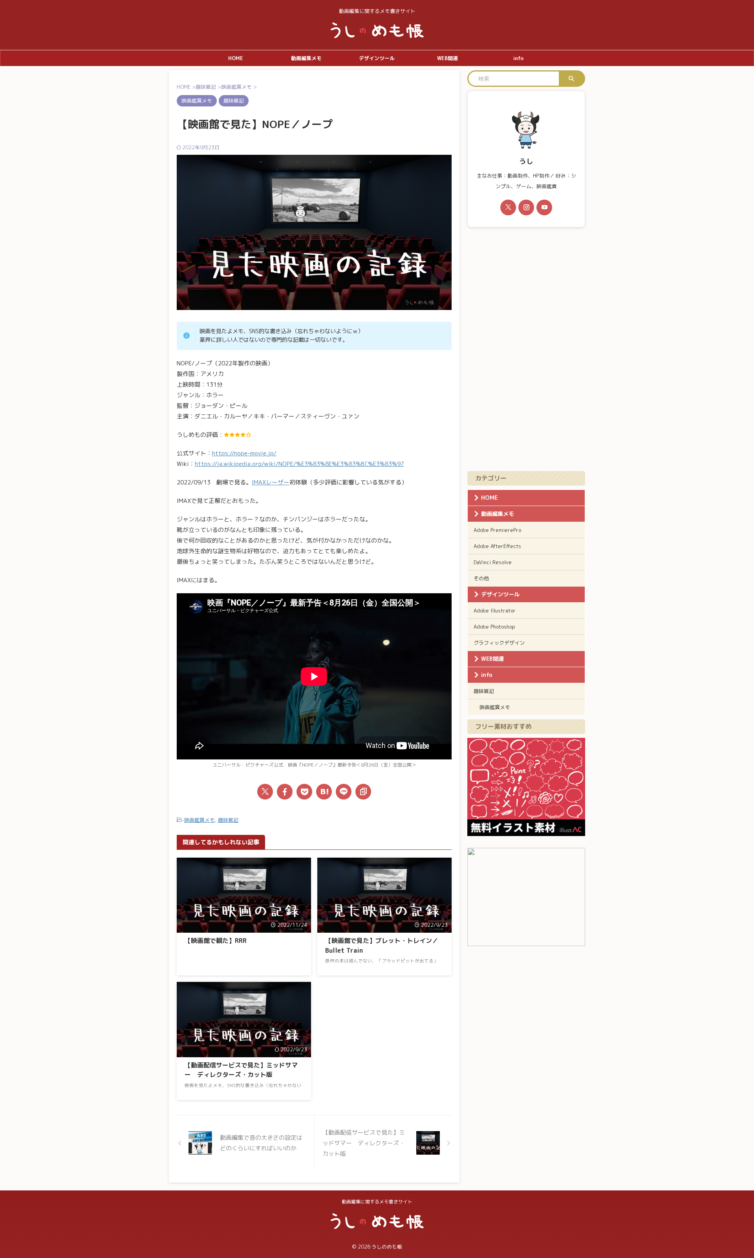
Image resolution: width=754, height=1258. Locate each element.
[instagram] (526, 207)
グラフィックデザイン (499, 642)
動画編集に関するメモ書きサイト (377, 1201)
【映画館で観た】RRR (216, 940)
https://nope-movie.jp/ (244, 453)
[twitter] (265, 792)
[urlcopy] (363, 792)
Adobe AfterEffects (497, 546)
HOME (235, 58)
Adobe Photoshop (494, 626)
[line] (343, 792)
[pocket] (304, 792)
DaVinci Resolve (493, 562)
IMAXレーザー (270, 482)
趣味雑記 (228, 819)
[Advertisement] (526, 349)
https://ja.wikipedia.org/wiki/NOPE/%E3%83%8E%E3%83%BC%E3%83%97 (299, 464)
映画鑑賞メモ (199, 819)
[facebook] (285, 792)
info (518, 58)
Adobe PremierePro (497, 530)
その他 (481, 578)
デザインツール (377, 58)
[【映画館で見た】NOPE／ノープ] (324, 792)
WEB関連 (447, 58)
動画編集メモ (306, 58)
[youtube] (544, 207)
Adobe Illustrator (495, 610)
